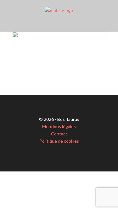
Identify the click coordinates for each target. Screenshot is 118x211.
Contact (59, 133)
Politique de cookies (59, 141)
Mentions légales (59, 126)
